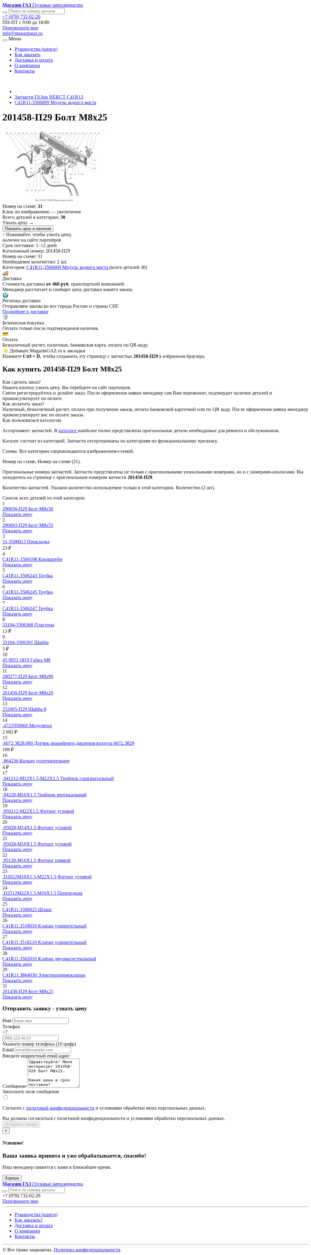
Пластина (44, 624)
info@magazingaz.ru (22, 33)
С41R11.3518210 (20, 942)
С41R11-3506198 (20, 559)
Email (8, 1049)
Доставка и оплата (34, 60)
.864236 (10, 760)
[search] (4, 1191)
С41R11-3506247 (20, 608)
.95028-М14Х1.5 (19, 827)
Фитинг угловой (57, 811)
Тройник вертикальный (62, 794)
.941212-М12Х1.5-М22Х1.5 (31, 778)
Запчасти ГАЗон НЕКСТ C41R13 (49, 97)
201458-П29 (15, 991)
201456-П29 (15, 692)
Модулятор (40, 725)
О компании (27, 65)
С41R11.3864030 (20, 975)
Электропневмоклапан (61, 975)
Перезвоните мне (20, 27)
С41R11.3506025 (20, 909)
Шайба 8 (37, 709)
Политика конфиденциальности (87, 1249)
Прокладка (38, 541)
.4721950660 (15, 725)
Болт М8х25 (40, 991)
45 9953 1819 (16, 660)
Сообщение (14, 1086)
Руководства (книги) (36, 49)
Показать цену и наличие (28, 228)
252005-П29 (15, 709)
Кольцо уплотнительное (44, 760)
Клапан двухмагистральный (67, 958)
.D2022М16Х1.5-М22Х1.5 (29, 876)
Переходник (70, 893)
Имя (6, 1020)
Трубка (45, 575)
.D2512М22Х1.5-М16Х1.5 (29, 893)
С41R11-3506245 (20, 592)
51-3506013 (14, 541)
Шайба (41, 642)
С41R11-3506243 (20, 575)
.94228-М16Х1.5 (19, 794)
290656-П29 (15, 508)
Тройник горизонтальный (87, 778)
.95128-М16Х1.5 (19, 860)
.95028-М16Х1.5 (19, 843)
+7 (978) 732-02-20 (21, 16)
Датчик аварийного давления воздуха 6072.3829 (84, 743)
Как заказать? (29, 1220)
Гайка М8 (40, 660)
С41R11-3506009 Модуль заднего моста (55, 102)
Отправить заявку (21, 1124)
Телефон (11, 1026)
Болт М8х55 (40, 525)
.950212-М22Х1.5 (21, 811)
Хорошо (12, 1178)
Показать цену (17, 514)
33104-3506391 (18, 642)
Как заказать (27, 54)
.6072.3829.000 (18, 743)
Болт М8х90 (40, 676)
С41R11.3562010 (20, 958)
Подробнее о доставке (25, 311)
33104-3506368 (18, 624)
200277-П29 (15, 676)
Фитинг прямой (53, 860)
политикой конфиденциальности (60, 1108)
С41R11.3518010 (20, 925)
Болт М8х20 (40, 692)
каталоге (68, 430)
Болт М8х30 (40, 508)
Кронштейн (50, 559)
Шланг (45, 909)
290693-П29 (15, 525)
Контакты (25, 70)
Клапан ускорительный (62, 925)
